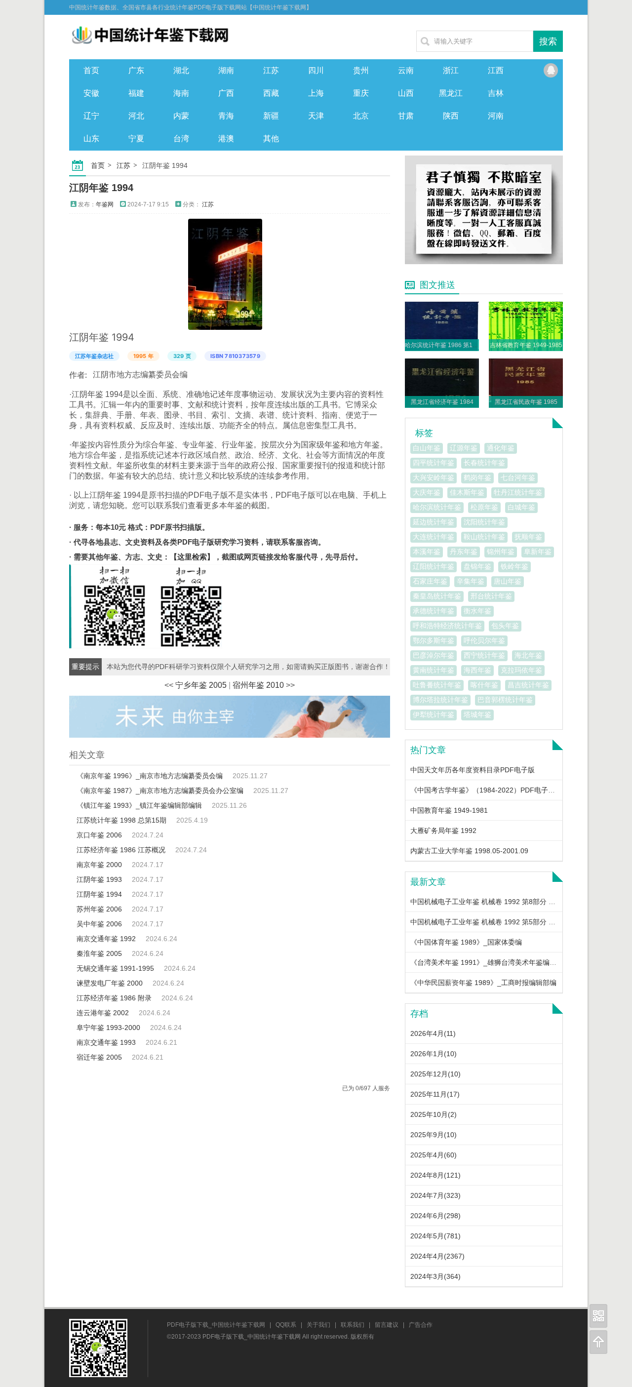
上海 (316, 93)
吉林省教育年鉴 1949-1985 (526, 345)
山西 (406, 93)
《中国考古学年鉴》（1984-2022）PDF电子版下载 (489, 790)
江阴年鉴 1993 (99, 879)
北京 (361, 116)
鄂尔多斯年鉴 (433, 640)
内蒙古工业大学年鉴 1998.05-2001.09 (469, 851)
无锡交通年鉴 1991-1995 (115, 968)
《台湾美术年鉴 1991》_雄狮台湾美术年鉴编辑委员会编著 (500, 962)
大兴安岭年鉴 (433, 477)
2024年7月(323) (435, 1195)
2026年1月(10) (433, 1054)
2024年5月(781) (435, 1236)
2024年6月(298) (435, 1216)
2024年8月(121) (435, 1175)
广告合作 (421, 1324)
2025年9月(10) (433, 1135)
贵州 (361, 70)
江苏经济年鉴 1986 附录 (114, 998)
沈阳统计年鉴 (484, 522)
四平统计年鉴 (433, 463)
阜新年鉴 (538, 551)
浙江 (451, 70)
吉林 (496, 93)
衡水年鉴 (477, 611)
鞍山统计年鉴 (484, 537)
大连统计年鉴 (433, 537)
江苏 (271, 70)
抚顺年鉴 (528, 537)
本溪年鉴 (426, 551)
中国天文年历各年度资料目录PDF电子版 (472, 770)
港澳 (226, 138)
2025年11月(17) (435, 1094)
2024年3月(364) (435, 1276)
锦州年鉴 (500, 551)
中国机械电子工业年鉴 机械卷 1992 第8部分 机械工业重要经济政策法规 (521, 902)
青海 (226, 116)
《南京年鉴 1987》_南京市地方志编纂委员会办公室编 (160, 790)
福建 (136, 93)
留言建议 (386, 1324)
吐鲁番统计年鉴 (437, 685)
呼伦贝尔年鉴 (484, 640)
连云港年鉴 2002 (103, 1013)
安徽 (91, 93)
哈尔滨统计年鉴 (437, 507)
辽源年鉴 (463, 448)
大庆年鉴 (426, 492)
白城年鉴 (521, 507)
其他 (271, 138)
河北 (136, 116)
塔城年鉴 (477, 714)
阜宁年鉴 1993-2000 (108, 1027)
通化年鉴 (500, 448)
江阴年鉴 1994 (101, 187)
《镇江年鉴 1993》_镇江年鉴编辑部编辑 (139, 805)
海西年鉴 (477, 670)
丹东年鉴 (463, 551)
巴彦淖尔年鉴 (433, 655)
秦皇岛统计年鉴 (437, 596)
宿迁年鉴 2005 (99, 1057)
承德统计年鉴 (433, 611)
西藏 (271, 93)
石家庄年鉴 (430, 581)
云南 (406, 70)
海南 (181, 93)
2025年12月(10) (435, 1074)
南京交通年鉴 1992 (106, 939)
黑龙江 (451, 93)
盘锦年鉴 (477, 566)
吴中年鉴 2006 (99, 924)
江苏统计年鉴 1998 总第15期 (121, 820)
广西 (226, 93)
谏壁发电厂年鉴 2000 (110, 983)
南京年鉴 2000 (99, 865)
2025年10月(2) (433, 1114)
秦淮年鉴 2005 (99, 953)
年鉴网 (105, 204)
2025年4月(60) (433, 1155)
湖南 (226, 70)
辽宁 (91, 116)
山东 (91, 138)
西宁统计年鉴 (484, 655)
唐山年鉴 (507, 581)
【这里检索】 (192, 557)
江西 (496, 70)
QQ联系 (550, 70)
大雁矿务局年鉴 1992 (443, 830)
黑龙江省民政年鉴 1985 (526, 401)
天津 (316, 116)
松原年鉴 (484, 507)
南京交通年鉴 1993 (106, 1042)
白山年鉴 (426, 448)
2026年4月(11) (433, 1033)
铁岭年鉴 (514, 566)
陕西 (451, 116)
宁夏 (136, 138)
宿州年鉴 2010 (258, 685)
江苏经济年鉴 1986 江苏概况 (121, 850)
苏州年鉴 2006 (99, 909)
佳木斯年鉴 (467, 492)
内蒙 (181, 116)
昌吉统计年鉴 (528, 685)
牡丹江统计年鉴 (518, 492)
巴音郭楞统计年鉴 (505, 700)
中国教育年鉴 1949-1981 (449, 810)
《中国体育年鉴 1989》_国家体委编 (466, 942)
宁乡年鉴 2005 (201, 685)
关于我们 (318, 1324)
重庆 (361, 93)
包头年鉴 (505, 626)
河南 (496, 116)
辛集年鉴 (470, 581)
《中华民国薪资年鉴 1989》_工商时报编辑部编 (483, 983)
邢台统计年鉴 (491, 596)
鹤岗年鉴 (477, 477)
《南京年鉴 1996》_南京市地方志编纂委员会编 (150, 776)
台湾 (181, 138)
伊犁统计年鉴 (433, 714)
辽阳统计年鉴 (433, 566)
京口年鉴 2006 (99, 835)
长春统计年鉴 (484, 463)
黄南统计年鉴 (433, 670)
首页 (91, 70)
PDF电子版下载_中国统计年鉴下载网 (216, 1324)
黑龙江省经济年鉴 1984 (442, 401)
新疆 (271, 116)
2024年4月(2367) (437, 1256)
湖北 (181, 70)
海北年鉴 (528, 655)
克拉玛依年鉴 (521, 670)
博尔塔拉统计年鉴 (440, 700)
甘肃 (406, 116)
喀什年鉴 (484, 685)
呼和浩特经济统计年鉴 (447, 626)
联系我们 (352, 1324)
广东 (136, 70)
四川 (316, 70)
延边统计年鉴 (433, 522)
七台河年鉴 (518, 477)
